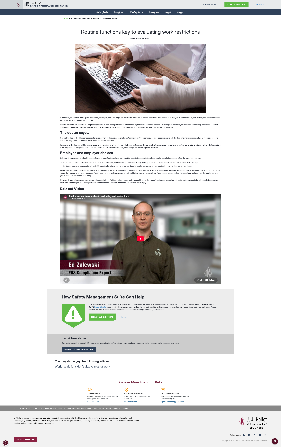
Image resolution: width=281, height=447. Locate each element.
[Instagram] (265, 435)
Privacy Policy (25, 408)
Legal (95, 408)
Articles (65, 18)
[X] (254, 435)
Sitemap (126, 408)
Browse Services (131, 402)
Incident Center (100, 307)
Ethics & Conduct (105, 408)
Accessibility (117, 408)
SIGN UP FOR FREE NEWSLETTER (78, 349)
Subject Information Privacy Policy (79, 408)
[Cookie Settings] (5, 443)
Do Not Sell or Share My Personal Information (48, 408)
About (16, 408)
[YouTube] (260, 435)
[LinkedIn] (249, 435)
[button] (102, 12)
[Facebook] (244, 435)
